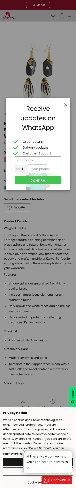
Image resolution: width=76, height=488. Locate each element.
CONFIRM (38, 180)
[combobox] (21, 169)
